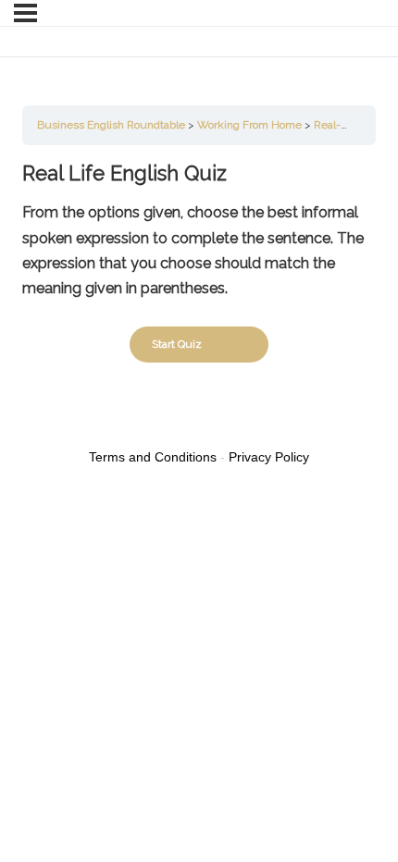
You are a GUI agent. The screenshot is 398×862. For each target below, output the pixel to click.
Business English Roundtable (111, 124)
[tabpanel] (199, 230)
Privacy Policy (269, 456)
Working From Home (249, 124)
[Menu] (25, 13)
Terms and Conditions (153, 456)
